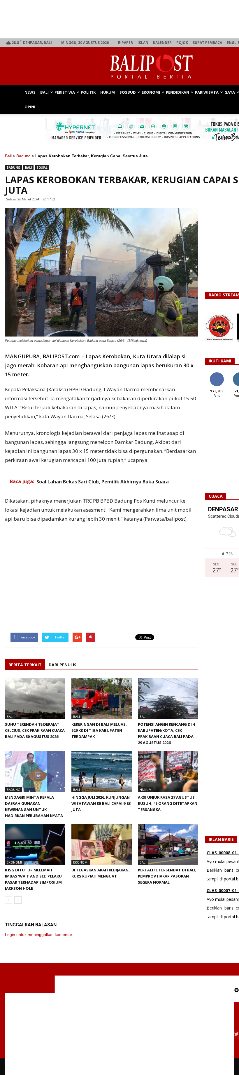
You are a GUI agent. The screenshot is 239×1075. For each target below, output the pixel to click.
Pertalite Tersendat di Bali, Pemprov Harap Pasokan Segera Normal (167, 876)
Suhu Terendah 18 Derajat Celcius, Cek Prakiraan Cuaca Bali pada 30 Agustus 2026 (35, 730)
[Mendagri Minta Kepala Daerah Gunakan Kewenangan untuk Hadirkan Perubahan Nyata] (35, 771)
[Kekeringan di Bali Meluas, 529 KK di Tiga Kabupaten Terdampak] (101, 698)
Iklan (143, 42)
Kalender (162, 42)
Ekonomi (151, 92)
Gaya (229, 92)
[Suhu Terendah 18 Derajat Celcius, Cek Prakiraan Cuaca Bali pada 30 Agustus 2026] (35, 698)
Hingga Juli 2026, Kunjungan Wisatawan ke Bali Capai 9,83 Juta (101, 803)
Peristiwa (65, 92)
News (30, 92)
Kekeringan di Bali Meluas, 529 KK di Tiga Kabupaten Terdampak (99, 730)
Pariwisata (207, 92)
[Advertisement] (101, 568)
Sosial (42, 167)
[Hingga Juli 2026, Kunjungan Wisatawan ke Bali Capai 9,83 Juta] (101, 771)
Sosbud (127, 92)
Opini (29, 106)
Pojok (182, 42)
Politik (88, 92)
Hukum (107, 92)
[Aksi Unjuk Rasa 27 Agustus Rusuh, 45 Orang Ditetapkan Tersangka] (168, 771)
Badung (23, 156)
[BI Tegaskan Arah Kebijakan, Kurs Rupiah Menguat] (101, 844)
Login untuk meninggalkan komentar (38, 934)
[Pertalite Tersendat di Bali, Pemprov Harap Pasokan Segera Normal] (168, 844)
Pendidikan (177, 92)
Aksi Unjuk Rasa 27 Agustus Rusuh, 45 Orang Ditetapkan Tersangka (167, 803)
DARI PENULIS (62, 665)
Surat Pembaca (207, 42)
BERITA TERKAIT (25, 665)
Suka (216, 374)
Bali (44, 92)
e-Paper (125, 42)
